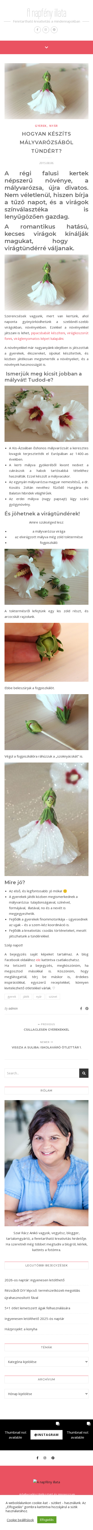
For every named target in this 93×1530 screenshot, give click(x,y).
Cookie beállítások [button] (20, 1520)
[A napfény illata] (46, 1482)
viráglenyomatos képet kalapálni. (39, 338)
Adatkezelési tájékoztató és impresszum (47, 1494)
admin (13, 1008)
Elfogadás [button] (47, 1520)
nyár (53, 126)
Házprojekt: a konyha (21, 1329)
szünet (53, 997)
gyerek (41, 126)
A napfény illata (46, 13)
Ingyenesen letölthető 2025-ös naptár (34, 1318)
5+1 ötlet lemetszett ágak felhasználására (37, 1308)
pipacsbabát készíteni (48, 333)
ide (38, 959)
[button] (15, 1434)
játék (26, 997)
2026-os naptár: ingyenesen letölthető (35, 1280)
